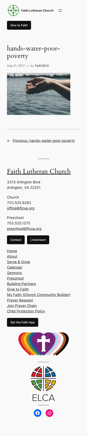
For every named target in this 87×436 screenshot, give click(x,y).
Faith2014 (42, 65)
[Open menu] (60, 10)
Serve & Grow (18, 262)
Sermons (14, 273)
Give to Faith (19, 25)
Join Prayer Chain (22, 306)
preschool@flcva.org (24, 229)
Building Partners (21, 284)
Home (12, 251)
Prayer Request (20, 300)
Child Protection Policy (26, 311)
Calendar (14, 267)
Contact (15, 239)
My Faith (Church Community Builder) (38, 295)
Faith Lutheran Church (37, 10)
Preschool (15, 278)
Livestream (38, 239)
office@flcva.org (20, 208)
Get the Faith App (22, 322)
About (12, 256)
